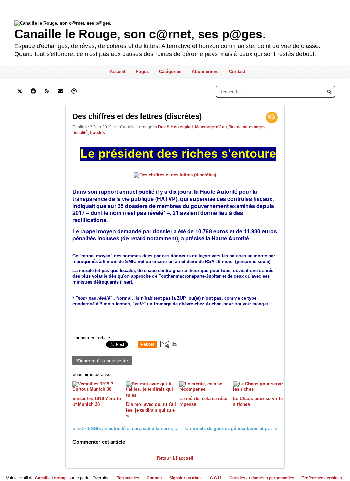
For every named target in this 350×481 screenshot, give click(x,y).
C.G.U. (216, 478)
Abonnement (205, 71)
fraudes (97, 132)
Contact (237, 71)
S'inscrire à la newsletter (102, 360)
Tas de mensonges (247, 127)
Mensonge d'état (211, 127)
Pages (142, 71)
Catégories (170, 71)
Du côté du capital (175, 127)
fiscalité (80, 132)
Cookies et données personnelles (261, 478)
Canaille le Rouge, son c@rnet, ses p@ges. (140, 34)
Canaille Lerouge (51, 478)
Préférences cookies (321, 478)
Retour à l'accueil (175, 458)
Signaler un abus (186, 478)
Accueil (117, 71)
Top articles (128, 478)
